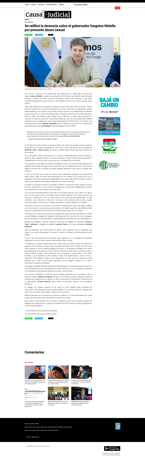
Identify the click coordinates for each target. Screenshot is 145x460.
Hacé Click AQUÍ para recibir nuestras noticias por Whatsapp (41, 310)
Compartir (28, 35)
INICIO (27, 4)
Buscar (117, 8)
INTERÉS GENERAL (51, 4)
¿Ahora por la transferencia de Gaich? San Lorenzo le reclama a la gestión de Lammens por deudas (35, 382)
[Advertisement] (58, 334)
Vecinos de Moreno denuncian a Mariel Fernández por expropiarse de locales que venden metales (58, 382)
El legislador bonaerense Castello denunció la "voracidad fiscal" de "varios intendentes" (80, 403)
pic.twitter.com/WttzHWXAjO (70, 136)
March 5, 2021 (52, 139)
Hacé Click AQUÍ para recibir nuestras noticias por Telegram (41, 314)
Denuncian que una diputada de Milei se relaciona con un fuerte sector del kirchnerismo (81, 382)
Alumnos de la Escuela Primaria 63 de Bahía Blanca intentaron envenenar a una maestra (58, 403)
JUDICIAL (33, 4)
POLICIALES (41, 4)
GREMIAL (61, 4)
